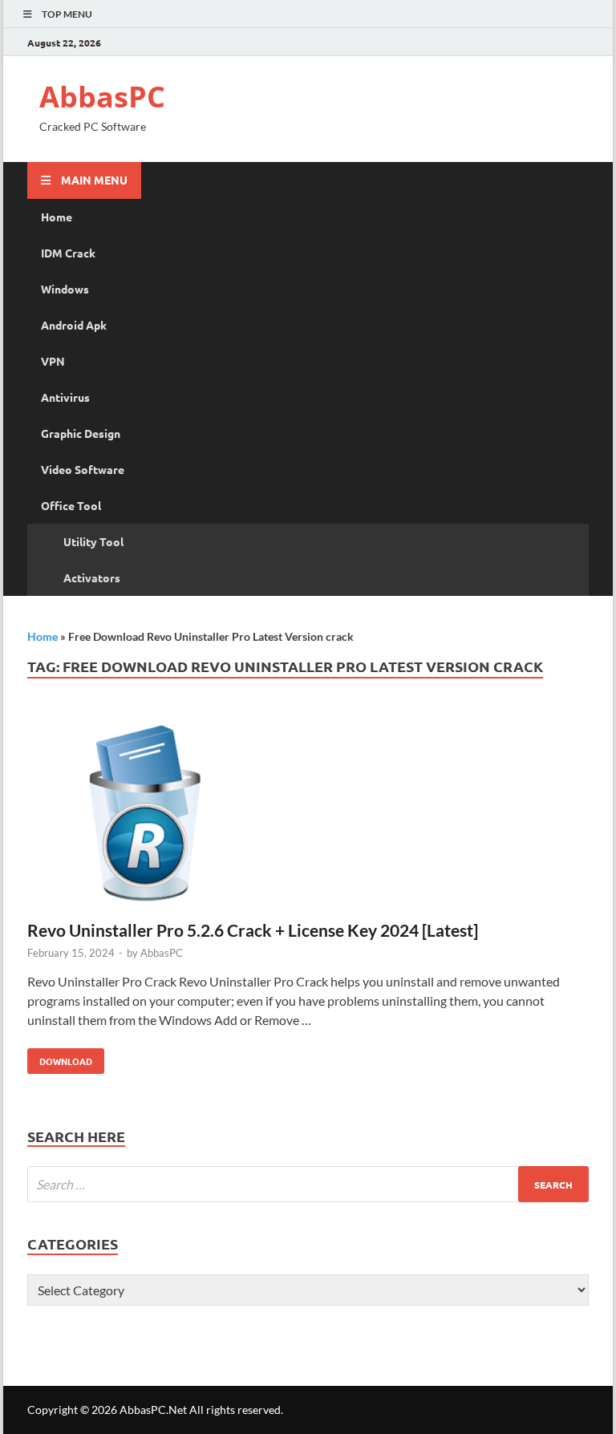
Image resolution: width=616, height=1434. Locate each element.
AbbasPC (102, 96)
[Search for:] (308, 1184)
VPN (53, 361)
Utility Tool (93, 541)
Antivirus (65, 397)
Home (56, 216)
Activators (91, 577)
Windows (65, 289)
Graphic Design (80, 433)
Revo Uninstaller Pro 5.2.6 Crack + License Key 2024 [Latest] (252, 930)
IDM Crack (68, 252)
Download (59, 1057)
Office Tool (71, 505)
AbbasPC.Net (153, 1409)
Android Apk (74, 325)
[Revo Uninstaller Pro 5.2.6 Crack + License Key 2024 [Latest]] (308, 814)
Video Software (82, 469)
